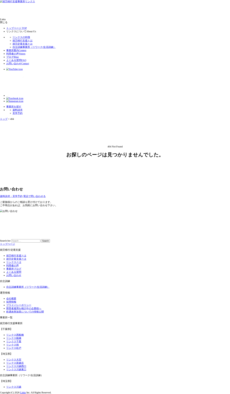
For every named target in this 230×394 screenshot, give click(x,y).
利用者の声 (15, 53)
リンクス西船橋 (15, 335)
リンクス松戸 (13, 348)
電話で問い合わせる (34, 196)
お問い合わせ (17, 63)
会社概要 (11, 298)
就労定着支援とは (23, 43)
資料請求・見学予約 (11, 196)
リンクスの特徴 (21, 37)
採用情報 (11, 301)
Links (23, 392)
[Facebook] (14, 98)
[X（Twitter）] (18, 95)
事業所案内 (16, 50)
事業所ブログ (13, 268)
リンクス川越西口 (16, 366)
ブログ (12, 57)
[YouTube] (14, 69)
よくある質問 (16, 60)
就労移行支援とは (23, 40)
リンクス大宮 (13, 359)
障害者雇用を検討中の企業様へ (23, 308)
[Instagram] (14, 101)
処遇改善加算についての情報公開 (25, 311)
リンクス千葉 (13, 341)
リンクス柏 (12, 344)
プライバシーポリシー (18, 305)
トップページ (16, 28)
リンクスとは (13, 262)
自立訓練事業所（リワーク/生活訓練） (34, 47)
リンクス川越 (13, 387)
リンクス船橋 (13, 338)
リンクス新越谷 (15, 363)
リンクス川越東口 (16, 369)
